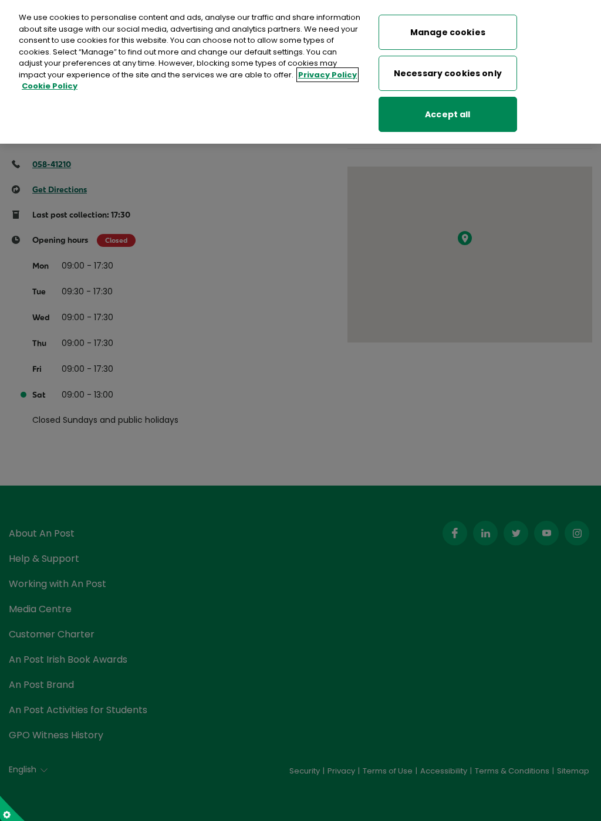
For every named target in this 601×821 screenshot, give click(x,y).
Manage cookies (447, 32)
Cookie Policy (49, 85)
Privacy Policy (327, 74)
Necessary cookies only (448, 73)
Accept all (447, 114)
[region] (300, 72)
